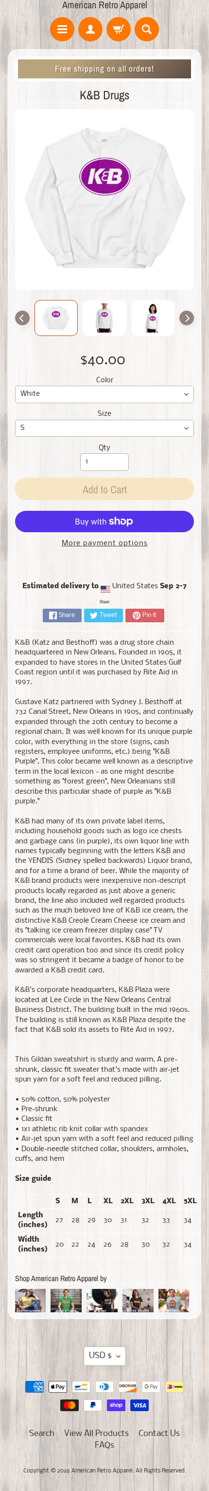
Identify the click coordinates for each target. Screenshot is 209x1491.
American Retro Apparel (104, 5)
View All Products (96, 1433)
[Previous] (22, 318)
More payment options (105, 543)
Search (41, 1433)
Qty (104, 448)
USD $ (100, 1356)
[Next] (186, 318)
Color (104, 380)
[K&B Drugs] (56, 318)
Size (104, 414)
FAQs (104, 1445)
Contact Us (159, 1433)
